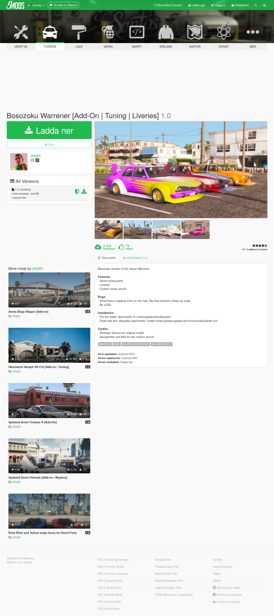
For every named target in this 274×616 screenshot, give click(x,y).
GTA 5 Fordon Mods (110, 567)
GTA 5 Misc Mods (109, 609)
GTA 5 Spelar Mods (110, 595)
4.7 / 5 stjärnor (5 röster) (254, 249)
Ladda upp (198, 5)
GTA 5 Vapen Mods (110, 581)
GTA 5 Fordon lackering (113, 574)
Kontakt (217, 560)
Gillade (129, 249)
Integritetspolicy (223, 567)
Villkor (216, 574)
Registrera (242, 5)
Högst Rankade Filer (168, 588)
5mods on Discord (228, 602)
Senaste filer (163, 560)
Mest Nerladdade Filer (169, 581)
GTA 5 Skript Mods (109, 588)
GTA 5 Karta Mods (109, 602)
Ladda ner (53, 130)
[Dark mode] (256, 5)
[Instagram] (32, 160)
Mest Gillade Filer (166, 574)
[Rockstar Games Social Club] (37, 160)
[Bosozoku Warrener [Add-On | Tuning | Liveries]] (181, 169)
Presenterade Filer (167, 567)
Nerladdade (109, 249)
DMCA (217, 581)
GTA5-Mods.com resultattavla (174, 595)
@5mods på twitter (228, 588)
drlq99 (35, 155)
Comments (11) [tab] (136, 258)
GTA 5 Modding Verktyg (113, 560)
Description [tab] (108, 258)
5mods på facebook (229, 595)
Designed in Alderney (20, 558)
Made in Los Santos (19, 562)
